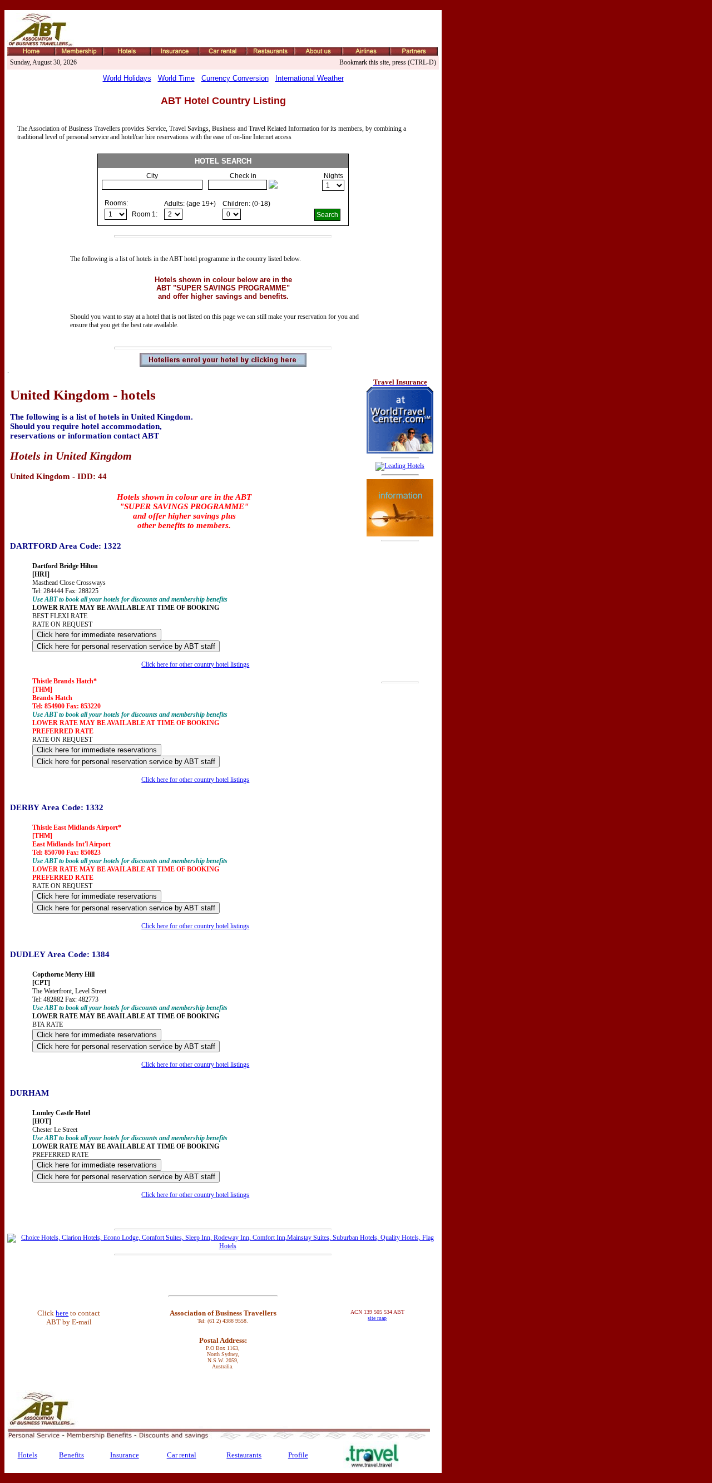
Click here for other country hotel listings (195, 664)
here (62, 1313)
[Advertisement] (400, 611)
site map (377, 1318)
